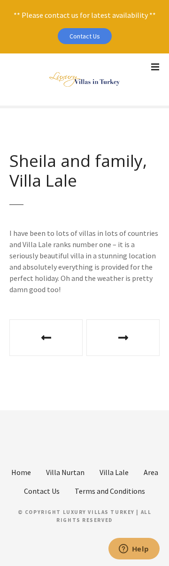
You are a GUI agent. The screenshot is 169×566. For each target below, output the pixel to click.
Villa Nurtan (65, 472)
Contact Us (84, 36)
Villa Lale (114, 472)
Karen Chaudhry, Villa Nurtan (123, 337)
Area (151, 472)
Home (21, 472)
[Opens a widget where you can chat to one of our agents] (134, 549)
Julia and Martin (46, 337)
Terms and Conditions (110, 491)
